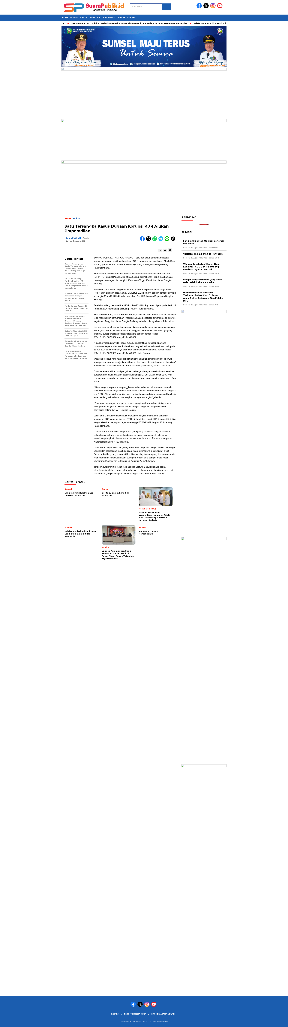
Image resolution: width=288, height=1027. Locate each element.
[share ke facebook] (143, 240)
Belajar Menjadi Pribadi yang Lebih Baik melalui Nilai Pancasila (202, 281)
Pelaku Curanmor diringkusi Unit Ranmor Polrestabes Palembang (211, 23)
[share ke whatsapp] (155, 240)
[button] (160, 250)
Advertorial (109, 18)
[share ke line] (168, 240)
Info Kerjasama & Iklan (163, 1014)
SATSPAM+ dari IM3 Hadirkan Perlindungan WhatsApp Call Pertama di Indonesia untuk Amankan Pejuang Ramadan (114, 23)
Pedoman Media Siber (135, 1014)
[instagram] (213, 7)
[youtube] (220, 7)
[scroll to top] (277, 1022)
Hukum (121, 18)
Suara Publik (72, 238)
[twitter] (206, 7)
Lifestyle (95, 18)
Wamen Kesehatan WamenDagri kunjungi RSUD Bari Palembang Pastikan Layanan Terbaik (201, 267)
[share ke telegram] (161, 240)
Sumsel (84, 18)
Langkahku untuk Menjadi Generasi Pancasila (203, 242)
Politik (74, 18)
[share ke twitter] (149, 240)
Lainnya (131, 18)
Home (65, 18)
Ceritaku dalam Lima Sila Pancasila (203, 253)
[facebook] (199, 7)
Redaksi (115, 1014)
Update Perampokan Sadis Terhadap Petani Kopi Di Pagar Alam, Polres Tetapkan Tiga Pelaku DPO (203, 296)
